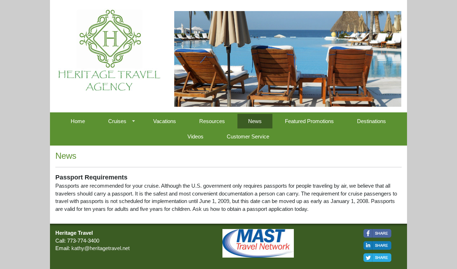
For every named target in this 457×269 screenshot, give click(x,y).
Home (78, 121)
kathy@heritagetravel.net (100, 248)
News (255, 121)
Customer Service (248, 136)
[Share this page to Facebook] (377, 233)
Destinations (371, 121)
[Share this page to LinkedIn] (377, 245)
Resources (212, 121)
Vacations (164, 121)
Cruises (117, 121)
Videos (195, 136)
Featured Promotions (309, 121)
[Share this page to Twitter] (377, 257)
